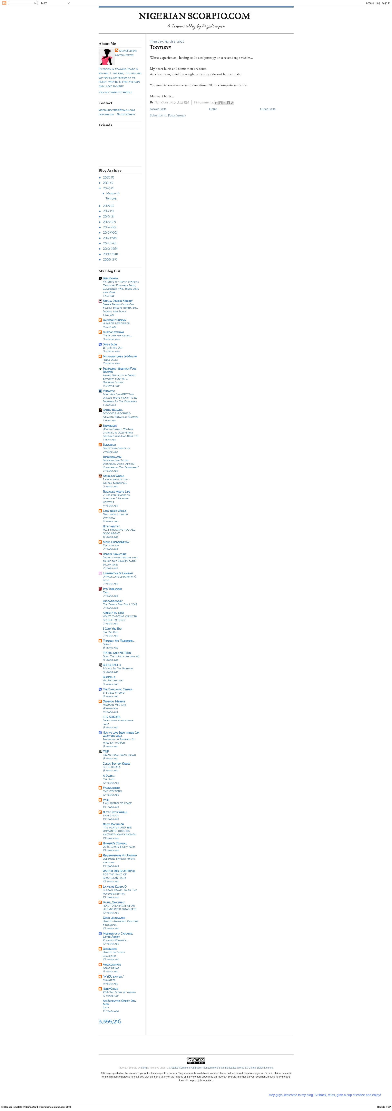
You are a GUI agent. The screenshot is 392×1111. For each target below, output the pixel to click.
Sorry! (107, 644)
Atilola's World (113, 476)
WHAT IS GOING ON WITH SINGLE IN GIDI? (120, 618)
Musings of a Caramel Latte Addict (118, 935)
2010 (107, 249)
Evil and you (111, 545)
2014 (106, 227)
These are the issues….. (117, 335)
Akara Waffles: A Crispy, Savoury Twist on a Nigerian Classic (119, 378)
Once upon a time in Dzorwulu (115, 515)
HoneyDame (110, 989)
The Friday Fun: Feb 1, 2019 (120, 604)
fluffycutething (113, 332)
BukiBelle (109, 677)
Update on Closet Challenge (114, 953)
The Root (109, 779)
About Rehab (111, 968)
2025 (107, 177)
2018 (107, 206)
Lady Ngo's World (114, 511)
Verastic (109, 391)
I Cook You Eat (112, 629)
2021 (106, 183)
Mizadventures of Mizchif (120, 356)
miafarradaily (112, 601)
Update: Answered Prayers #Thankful (120, 922)
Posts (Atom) (177, 115)
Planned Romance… (115, 940)
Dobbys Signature (114, 554)
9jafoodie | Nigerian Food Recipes (119, 370)
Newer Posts (158, 108)
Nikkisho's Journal (115, 843)
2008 (107, 259)
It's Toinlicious (112, 589)
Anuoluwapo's (112, 964)
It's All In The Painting (118, 668)
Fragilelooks (111, 788)
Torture (111, 198)
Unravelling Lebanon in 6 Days (119, 578)
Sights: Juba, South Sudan (119, 755)
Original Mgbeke (114, 701)
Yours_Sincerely (114, 902)
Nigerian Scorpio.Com (195, 16)
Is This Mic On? (112, 347)
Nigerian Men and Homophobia (114, 706)
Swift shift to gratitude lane (118, 722)
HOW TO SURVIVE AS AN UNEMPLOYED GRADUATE (120, 907)
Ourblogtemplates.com (52, 1107)
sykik (106, 800)
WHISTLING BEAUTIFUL (119, 871)
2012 (106, 238)
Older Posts (267, 108)
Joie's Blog (110, 344)
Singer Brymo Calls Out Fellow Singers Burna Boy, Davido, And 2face (120, 307)
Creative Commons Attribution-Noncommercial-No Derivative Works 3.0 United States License (221, 1068)
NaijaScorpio (128, 50)
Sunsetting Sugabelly (116, 448)
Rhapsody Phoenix (114, 320)
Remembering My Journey (120, 855)
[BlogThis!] (220, 103)
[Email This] (217, 103)
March (111, 193)
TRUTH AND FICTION (117, 653)
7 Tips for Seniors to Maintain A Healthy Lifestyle (116, 498)
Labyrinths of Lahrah (118, 573)
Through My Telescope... (119, 641)
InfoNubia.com (112, 457)
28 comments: (204, 102)
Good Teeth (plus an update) (121, 656)
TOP (388, 1107)
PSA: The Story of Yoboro (119, 992)
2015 (106, 222)
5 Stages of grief (114, 692)
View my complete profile (115, 92)
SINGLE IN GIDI (113, 613)
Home (213, 108)
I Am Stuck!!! (111, 815)
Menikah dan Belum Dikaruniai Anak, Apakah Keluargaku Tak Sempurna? (121, 463)
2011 (106, 243)
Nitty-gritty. (111, 526)
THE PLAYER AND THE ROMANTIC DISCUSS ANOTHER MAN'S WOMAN (119, 831)
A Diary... (109, 776)
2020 (107, 188)
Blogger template (12, 1107)
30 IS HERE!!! (111, 767)
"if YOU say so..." (113, 976)
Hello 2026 (110, 359)
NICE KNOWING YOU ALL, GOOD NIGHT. (119, 531)
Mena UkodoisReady (116, 542)
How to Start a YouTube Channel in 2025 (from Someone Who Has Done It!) (120, 432)
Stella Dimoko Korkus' (118, 301)
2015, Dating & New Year (119, 846)
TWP (106, 751)
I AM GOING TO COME (117, 803)
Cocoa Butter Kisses (116, 763)
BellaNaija (110, 278)
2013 (106, 232)
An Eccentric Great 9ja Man (119, 1002)
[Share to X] (224, 103)
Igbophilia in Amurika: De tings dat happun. (119, 740)
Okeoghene (110, 949)
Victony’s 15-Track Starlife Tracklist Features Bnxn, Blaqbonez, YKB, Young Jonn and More (121, 287)
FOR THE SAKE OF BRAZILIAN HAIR (115, 876)
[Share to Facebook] (228, 103)
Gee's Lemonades (114, 918)
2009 (107, 254)
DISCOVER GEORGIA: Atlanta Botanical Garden (120, 415)
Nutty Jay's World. (115, 812)
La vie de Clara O (115, 886)
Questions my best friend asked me (119, 860)
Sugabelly (109, 445)
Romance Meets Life (116, 491)
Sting (144, 1068)
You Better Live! (113, 680)
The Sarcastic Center (118, 689)
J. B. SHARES (111, 717)
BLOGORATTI (112, 665)
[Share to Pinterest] (232, 103)
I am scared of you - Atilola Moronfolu (116, 481)
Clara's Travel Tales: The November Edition (120, 891)
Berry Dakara (113, 410)
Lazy (106, 1007)
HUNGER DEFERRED (116, 323)
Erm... (106, 592)
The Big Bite (110, 632)
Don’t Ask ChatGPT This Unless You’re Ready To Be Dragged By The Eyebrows (120, 397)
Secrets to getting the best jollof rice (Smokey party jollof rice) (120, 561)
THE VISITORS (112, 791)
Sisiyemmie (110, 426)
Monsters (109, 980)
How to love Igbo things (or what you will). (121, 734)
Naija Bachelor (113, 824)
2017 (106, 211)
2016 (107, 216)
